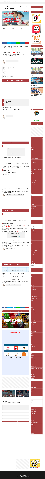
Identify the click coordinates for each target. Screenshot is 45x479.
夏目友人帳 (32, 309)
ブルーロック (32, 219)
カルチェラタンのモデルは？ (6, 72)
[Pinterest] (27, 43)
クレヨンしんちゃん (33, 206)
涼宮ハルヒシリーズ (33, 353)
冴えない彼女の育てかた (34, 298)
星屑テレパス (32, 340)
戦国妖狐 (32, 333)
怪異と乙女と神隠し (33, 331)
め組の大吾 (32, 167)
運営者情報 (14, 1)
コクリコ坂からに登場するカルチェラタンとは (8, 67)
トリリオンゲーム (33, 252)
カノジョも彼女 (33, 191)
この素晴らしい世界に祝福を (34, 158)
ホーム (11, 1)
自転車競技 (32, 378)
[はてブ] (13, 43)
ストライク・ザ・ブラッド (34, 232)
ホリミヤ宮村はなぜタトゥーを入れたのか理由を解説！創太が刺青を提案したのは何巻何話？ (36, 55)
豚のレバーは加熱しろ (33, 387)
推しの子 (32, 335)
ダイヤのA (41, 87)
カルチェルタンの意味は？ (6, 68)
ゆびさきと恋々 (33, 171)
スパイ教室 (32, 237)
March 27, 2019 (16, 154)
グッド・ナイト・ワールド (34, 208)
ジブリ (14, 10)
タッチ (32, 400)
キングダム (32, 202)
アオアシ (32, 217)
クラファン (32, 204)
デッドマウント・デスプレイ (34, 250)
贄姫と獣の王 (32, 389)
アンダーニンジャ (33, 182)
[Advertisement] (15, 135)
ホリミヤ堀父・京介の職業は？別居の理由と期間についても (36, 75)
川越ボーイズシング (33, 318)
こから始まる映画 (17, 10)
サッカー (32, 215)
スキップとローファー (33, 230)
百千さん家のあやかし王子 (34, 359)
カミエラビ (32, 197)
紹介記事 (32, 364)
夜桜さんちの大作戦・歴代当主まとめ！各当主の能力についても (36, 65)
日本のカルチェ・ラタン (7, 71)
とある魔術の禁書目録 (33, 162)
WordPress (29, 476)
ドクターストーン (33, 254)
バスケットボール (33, 263)
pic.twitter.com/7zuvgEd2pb (12, 234)
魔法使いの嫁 (32, 424)
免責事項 (23, 1)
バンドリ (32, 274)
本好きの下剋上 (33, 346)
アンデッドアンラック (33, 184)
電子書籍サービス (33, 413)
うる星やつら (32, 151)
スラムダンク (32, 265)
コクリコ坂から (12, 10)
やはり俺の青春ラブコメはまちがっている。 (36, 169)
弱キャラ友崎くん (33, 324)
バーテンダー (32, 276)
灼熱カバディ (32, 195)
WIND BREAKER (33, 149)
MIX (31, 396)
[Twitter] (9, 43)
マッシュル (32, 285)
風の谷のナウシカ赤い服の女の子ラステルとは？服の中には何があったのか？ (36, 85)
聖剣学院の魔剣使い (33, 376)
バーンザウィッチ (33, 278)
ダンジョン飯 (32, 243)
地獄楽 (32, 307)
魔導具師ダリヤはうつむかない (34, 422)
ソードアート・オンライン (34, 241)
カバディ (32, 193)
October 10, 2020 (20, 236)
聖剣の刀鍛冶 (32, 374)
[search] (42, 9)
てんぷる (32, 160)
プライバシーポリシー (19, 1)
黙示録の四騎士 (33, 433)
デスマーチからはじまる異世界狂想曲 (35, 248)
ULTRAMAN (32, 147)
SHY (31, 145)
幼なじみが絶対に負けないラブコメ (35, 322)
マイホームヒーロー (33, 283)
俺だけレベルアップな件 (34, 296)
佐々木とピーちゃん (33, 294)
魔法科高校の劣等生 (33, 426)
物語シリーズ (32, 355)
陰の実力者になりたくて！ (34, 411)
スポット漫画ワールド (24, 475)
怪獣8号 (32, 329)
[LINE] (18, 43)
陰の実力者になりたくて (34, 409)
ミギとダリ (32, 287)
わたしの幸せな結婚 (33, 180)
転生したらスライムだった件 (34, 391)
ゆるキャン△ (32, 173)
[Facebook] (4, 43)
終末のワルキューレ (33, 366)
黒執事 (32, 431)
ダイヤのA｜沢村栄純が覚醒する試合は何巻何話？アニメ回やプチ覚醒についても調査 (37, 95)
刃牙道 (32, 300)
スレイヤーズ (32, 239)
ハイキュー (32, 272)
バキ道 (32, 261)
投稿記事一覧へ (36, 120)
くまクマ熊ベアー (33, 156)
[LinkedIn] (22, 43)
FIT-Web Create (22, 476)
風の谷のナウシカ (40, 77)
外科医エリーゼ (33, 311)
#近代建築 (21, 233)
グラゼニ (32, 398)
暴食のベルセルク (33, 342)
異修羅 (32, 357)
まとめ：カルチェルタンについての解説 (8, 76)
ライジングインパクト (33, 289)
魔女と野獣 (32, 420)
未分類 (32, 344)
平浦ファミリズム (33, 320)
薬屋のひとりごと (33, 385)
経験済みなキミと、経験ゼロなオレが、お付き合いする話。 (36, 368)
